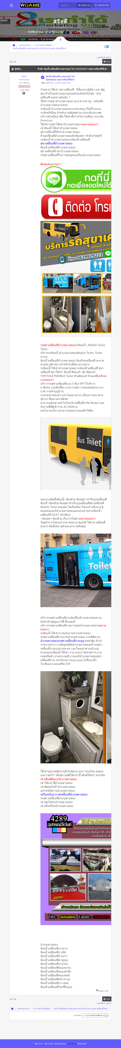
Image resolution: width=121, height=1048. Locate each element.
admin (24, 76)
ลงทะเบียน (87, 31)
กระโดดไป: (78, 1015)
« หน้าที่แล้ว (101, 57)
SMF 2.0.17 (39, 1044)
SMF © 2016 (48, 1044)
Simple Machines (60, 1044)
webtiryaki (81, 1043)
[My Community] (30, 5)
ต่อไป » (108, 57)
